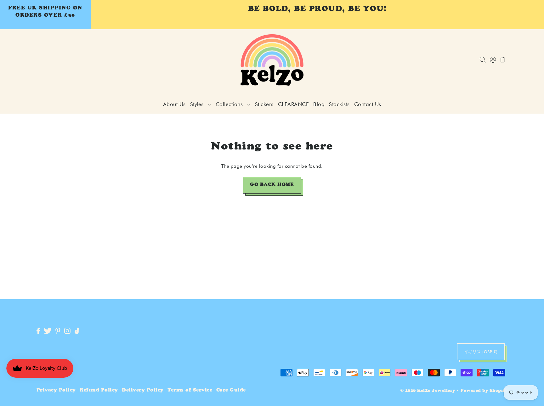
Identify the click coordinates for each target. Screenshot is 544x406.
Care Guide (231, 390)
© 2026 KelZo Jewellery (427, 391)
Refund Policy (99, 390)
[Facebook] (38, 331)
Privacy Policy (56, 390)
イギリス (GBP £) (481, 351)
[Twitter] (48, 331)
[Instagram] (67, 331)
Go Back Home (272, 185)
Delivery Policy (143, 390)
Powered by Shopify (484, 391)
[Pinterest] (57, 331)
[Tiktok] (77, 331)
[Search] (483, 60)
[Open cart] (503, 60)
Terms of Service (189, 390)
